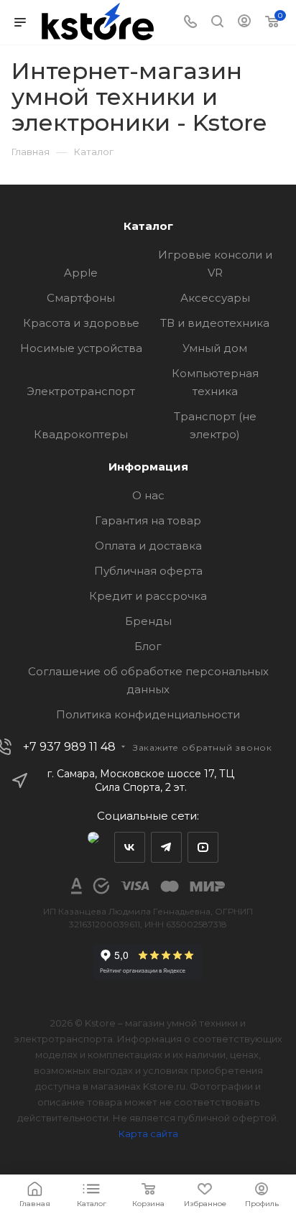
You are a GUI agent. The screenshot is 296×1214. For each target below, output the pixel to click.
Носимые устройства (81, 348)
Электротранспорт (81, 391)
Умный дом (214, 348)
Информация (148, 466)
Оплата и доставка (148, 545)
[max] (93, 847)
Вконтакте (129, 847)
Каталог (148, 226)
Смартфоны (81, 298)
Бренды (148, 621)
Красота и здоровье (81, 323)
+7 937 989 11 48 (69, 747)
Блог (148, 646)
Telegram (166, 847)
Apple (81, 272)
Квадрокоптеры (81, 434)
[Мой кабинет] (244, 22)
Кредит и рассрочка (148, 596)
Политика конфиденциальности (148, 714)
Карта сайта (148, 1133)
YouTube (203, 847)
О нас (148, 495)
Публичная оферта (148, 571)
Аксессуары (215, 298)
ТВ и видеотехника (214, 323)
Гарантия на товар (148, 520)
